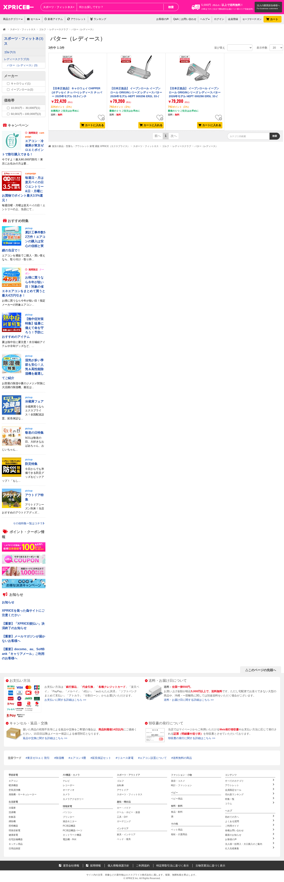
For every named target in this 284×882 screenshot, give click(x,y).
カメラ (66, 794)
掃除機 (12, 821)
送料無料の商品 (182, 757)
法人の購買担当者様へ (268, 5)
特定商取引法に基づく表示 (172, 865)
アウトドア (122, 790)
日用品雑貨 (14, 848)
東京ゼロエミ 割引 (38, 757)
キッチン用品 (16, 844)
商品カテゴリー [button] (12, 19)
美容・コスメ (178, 781)
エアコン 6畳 (78, 757)
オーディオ (68, 790)
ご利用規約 (143, 865)
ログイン (219, 19)
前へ (158, 136)
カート (274, 19)
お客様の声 (162, 19)
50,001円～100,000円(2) (26, 113)
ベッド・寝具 (124, 839)
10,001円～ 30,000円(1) (25, 107)
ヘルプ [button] (204, 19)
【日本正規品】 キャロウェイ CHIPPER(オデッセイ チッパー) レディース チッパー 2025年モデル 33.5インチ (77, 92)
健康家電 (13, 835)
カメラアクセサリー (73, 799)
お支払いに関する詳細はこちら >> (65, 699)
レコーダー (68, 785)
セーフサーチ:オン (252, 19)
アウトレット (78, 19)
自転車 (120, 785)
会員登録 (233, 19)
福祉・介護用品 (179, 834)
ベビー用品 (177, 798)
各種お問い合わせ (234, 830)
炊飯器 (12, 817)
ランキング (100, 19)
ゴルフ (165, 146)
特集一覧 (229, 799)
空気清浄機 (14, 790)
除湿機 (60, 757)
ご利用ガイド (232, 826)
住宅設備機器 (16, 839)
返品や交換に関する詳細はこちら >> (45, 738)
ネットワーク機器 (72, 835)
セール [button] (34, 19)
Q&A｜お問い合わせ (184, 19)
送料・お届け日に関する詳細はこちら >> (189, 699)
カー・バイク (124, 807)
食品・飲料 (177, 812)
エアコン (13, 781)
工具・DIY (122, 817)
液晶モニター (70, 821)
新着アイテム (55, 19)
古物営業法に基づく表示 (210, 865)
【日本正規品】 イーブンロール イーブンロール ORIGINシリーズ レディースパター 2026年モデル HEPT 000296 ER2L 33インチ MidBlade (136, 94)
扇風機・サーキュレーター (23, 794)
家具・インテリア (126, 834)
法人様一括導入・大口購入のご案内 (243, 844)
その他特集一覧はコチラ (28, 523)
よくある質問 (232, 821)
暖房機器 (13, 785)
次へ (174, 136)
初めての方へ (232, 817)
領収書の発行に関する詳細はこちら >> (191, 738)
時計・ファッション (181, 785)
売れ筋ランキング (234, 794)
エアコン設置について (153, 757)
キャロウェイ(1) (21, 83)
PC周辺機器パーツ (72, 830)
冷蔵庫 (12, 807)
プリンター (68, 817)
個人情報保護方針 (118, 865)
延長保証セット (101, 757)
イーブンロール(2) (22, 89)
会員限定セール (233, 790)
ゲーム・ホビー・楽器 (128, 812)
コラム (228, 803)
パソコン (67, 812)
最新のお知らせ (233, 835)
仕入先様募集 (232, 848)
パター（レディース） (206, 146)
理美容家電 (14, 830)
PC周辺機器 (69, 826)
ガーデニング (124, 821)
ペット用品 (177, 830)
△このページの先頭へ (260, 670)
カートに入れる (94, 125)
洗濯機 (12, 812)
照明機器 (13, 826)
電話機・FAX (69, 839)
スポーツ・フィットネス (146, 146)
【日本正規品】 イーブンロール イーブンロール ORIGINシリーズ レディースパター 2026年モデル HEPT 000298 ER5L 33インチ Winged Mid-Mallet (195, 94)
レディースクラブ (182, 146)
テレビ (66, 781)
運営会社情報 (70, 865)
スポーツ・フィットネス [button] (58, 7)
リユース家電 (125, 757)
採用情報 (95, 865)
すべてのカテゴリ (234, 781)
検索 (171, 7)
